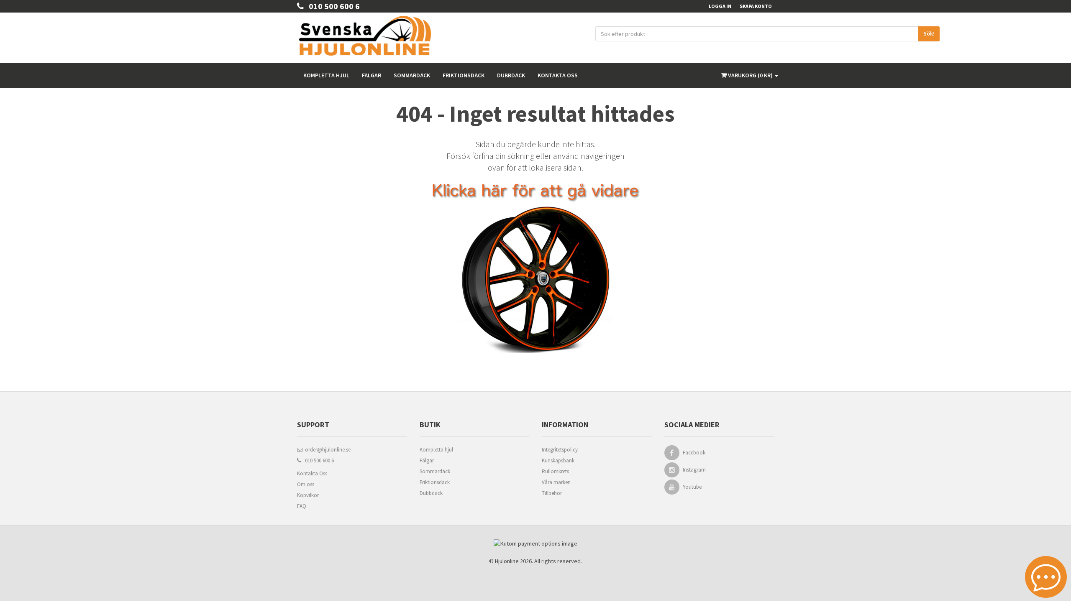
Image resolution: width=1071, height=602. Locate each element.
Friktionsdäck (463, 75)
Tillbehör (552, 493)
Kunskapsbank (558, 460)
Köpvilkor (308, 495)
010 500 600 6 (332, 6)
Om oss (305, 484)
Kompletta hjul (326, 75)
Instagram (694, 469)
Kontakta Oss (312, 473)
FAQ (301, 506)
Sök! (929, 33)
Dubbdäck (511, 75)
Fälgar (371, 75)
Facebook (694, 452)
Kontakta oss (558, 75)
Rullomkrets (555, 471)
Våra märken (556, 482)
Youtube (692, 486)
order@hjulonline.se (326, 449)
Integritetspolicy (560, 449)
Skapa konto (756, 6)
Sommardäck (412, 75)
